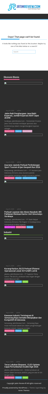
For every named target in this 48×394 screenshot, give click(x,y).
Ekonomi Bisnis (9, 131)
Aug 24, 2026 (10, 111)
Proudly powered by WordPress (14, 388)
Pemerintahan (27, 131)
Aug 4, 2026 (9, 313)
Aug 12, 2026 (10, 266)
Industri (25, 281)
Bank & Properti (10, 227)
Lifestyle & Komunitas (29, 178)
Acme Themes (23, 390)
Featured (18, 131)
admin (19, 111)
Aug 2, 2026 (9, 362)
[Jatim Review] (3, 16)
